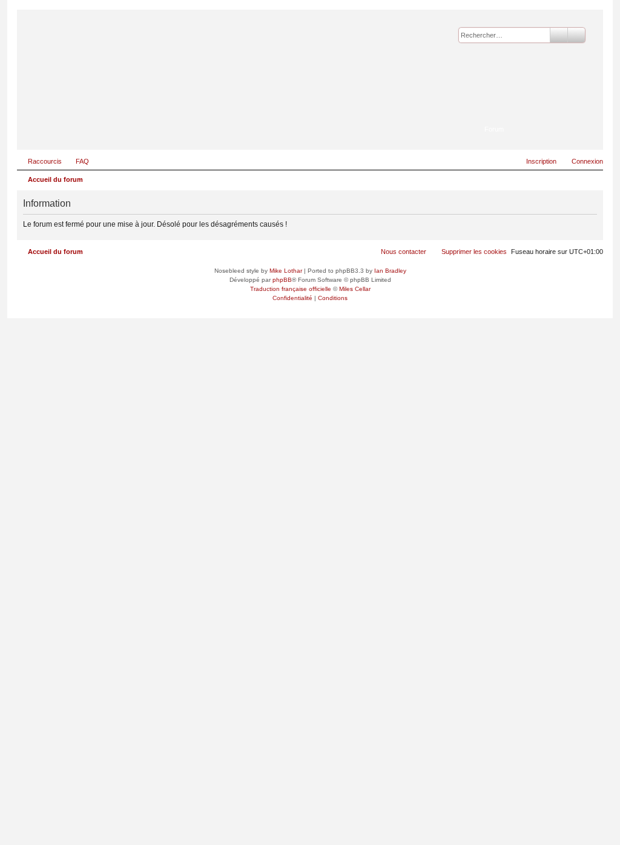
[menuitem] (77, 161)
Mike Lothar (285, 270)
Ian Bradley (390, 270)
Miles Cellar (355, 289)
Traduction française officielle (290, 289)
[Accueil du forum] (534, 112)
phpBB (282, 279)
